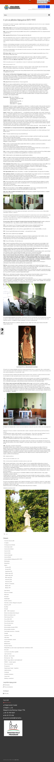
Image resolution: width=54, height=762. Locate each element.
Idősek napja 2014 (9, 575)
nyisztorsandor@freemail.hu (13, 718)
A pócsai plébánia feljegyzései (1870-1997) (13, 559)
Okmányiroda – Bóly (8, 658)
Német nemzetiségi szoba (9, 615)
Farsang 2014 (8, 567)
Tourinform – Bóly (8, 635)
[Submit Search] (4, 534)
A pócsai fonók (7, 551)
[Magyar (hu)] (29, 0)
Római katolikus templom (9, 629)
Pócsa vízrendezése (8, 687)
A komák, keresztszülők (9, 540)
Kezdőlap (6, 606)
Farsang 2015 (8, 569)
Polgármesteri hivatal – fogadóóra (11, 668)
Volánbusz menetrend (9, 678)
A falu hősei (6, 637)
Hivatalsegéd (6, 598)
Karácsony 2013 (8, 579)
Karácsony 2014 (8, 581)
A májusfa (6, 542)
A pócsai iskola (7, 553)
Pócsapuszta (7, 666)
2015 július (6, 693)
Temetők (6, 633)
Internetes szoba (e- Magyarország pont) (13, 602)
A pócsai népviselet (8, 555)
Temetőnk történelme (8, 674)
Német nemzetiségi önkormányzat (11, 613)
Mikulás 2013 (7, 585)
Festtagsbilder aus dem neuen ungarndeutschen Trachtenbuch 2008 (18, 647)
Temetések (6, 672)
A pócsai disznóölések (9, 549)
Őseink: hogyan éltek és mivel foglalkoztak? (13, 660)
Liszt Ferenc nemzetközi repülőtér (11, 651)
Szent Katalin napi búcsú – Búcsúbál (11, 631)
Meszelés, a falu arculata (9, 655)
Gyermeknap (7, 590)
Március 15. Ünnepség (9, 583)
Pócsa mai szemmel (8, 664)
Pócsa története (7, 625)
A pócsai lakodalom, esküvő (10, 639)
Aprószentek (7, 641)
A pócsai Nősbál (7, 557)
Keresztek (6, 649)
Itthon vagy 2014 (8, 577)
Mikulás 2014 (8, 587)
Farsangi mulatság (8, 645)
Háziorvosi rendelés (8, 592)
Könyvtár (6, 608)
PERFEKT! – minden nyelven (10, 662)
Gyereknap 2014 (8, 571)
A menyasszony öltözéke (9, 544)
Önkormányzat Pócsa (8, 617)
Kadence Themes (17, 759)
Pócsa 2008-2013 (8, 619)
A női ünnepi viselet (8, 546)
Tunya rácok (6, 676)
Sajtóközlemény (7, 670)
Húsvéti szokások (8, 600)
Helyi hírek (6, 594)
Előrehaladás (7, 561)
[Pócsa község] (27, 9)
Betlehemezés (7, 643)
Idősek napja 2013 (9, 573)
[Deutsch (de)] (29, 2)
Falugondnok (6, 563)
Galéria (5, 565)
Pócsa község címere (8, 623)
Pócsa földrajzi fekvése (9, 621)
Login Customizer (8, 653)
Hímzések (6, 596)
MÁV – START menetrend (9, 611)
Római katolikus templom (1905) (11, 627)
